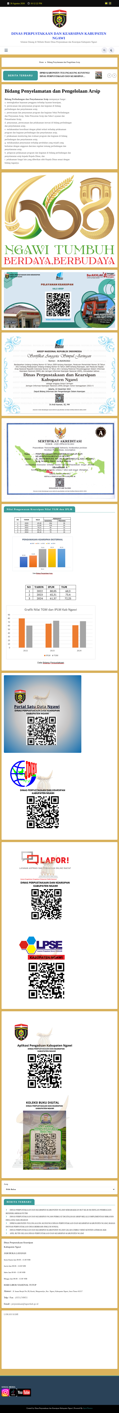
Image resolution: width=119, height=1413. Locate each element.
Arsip (6, 1184)
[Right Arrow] (114, 75)
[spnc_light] (111, 50)
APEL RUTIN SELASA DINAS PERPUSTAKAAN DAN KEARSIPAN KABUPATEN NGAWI (47, 1233)
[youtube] (106, 3)
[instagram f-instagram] (110, 3)
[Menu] (6, 50)
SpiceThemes (88, 1408)
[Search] (104, 50)
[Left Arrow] (109, 75)
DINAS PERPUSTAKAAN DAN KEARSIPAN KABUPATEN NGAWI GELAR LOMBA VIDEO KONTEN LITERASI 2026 (58, 1230)
